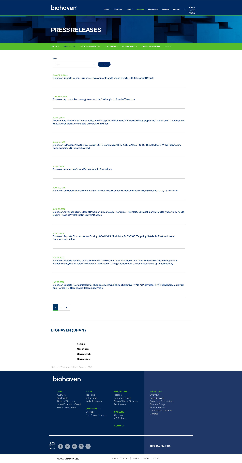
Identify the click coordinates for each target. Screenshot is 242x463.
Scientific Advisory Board (69, 404)
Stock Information (129, 47)
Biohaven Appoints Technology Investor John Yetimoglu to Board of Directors (94, 99)
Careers (165, 9)
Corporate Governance (151, 47)
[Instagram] (81, 446)
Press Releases (69, 47)
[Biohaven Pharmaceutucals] (64, 7)
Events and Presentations (90, 47)
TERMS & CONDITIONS (120, 458)
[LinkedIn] (88, 446)
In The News (91, 397)
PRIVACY (136, 458)
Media (129, 9)
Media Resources (94, 401)
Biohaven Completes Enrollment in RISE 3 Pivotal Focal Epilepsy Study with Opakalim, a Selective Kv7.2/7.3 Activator (115, 190)
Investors (140, 9)
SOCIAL (146, 458)
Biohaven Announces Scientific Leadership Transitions (82, 169)
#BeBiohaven (120, 418)
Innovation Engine (122, 397)
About (106, 9)
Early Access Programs (96, 414)
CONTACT (119, 425)
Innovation (118, 9)
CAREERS (119, 411)
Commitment (153, 9)
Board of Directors (66, 401)
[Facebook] (60, 446)
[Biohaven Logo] (67, 375)
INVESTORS (156, 391)
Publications (120, 404)
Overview (55, 47)
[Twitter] (67, 446)
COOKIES (157, 458)
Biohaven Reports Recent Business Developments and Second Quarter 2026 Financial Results (103, 77)
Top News (90, 394)
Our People (62, 397)
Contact (176, 9)
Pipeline (118, 394)
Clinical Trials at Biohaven (126, 401)
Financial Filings (111, 47)
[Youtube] (74, 446)
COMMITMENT (93, 408)
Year (55, 58)
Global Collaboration (67, 407)
